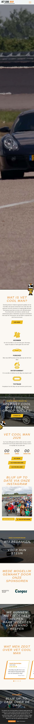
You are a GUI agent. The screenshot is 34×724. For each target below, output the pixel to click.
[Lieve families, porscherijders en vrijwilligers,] (17, 501)
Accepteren (12, 721)
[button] (13, 681)
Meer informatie (21, 721)
